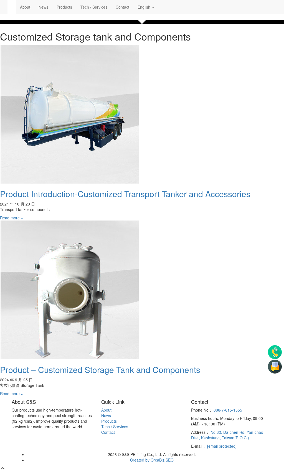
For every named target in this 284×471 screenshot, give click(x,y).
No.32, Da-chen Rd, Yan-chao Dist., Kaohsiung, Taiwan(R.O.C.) (227, 434)
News (43, 7)
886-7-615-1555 (228, 410)
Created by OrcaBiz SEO (152, 460)
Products (64, 7)
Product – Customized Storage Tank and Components (100, 369)
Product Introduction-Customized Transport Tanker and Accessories (125, 194)
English (144, 7)
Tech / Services (93, 7)
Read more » (11, 218)
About (25, 7)
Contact (122, 7)
